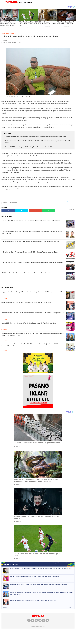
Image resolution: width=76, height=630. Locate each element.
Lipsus (7, 33)
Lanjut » (71, 607)
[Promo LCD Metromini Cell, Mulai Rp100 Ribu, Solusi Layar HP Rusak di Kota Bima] (70, 326)
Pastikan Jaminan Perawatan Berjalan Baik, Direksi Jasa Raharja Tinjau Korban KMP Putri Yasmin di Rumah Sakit (30, 345)
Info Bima (43, 626)
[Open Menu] (2, 2)
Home (3, 33)
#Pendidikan (13, 202)
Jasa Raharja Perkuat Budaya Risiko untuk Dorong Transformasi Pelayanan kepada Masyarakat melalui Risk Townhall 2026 (32, 334)
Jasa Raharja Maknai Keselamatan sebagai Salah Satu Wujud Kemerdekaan (26, 302)
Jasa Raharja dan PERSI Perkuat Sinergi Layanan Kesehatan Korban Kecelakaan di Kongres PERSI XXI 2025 (35, 136)
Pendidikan (13, 33)
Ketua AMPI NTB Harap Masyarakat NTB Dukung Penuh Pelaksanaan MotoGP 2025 (28, 147)
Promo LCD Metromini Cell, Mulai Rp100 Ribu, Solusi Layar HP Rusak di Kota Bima (28, 323)
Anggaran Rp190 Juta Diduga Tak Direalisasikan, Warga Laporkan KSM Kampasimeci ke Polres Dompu (32, 293)
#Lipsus (5, 202)
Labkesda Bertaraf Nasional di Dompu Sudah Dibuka (30, 36)
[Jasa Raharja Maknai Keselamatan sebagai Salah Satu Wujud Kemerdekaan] (70, 305)
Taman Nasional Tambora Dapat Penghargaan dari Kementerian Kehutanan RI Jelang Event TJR (32, 313)
